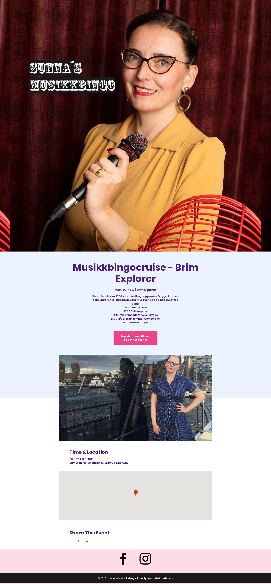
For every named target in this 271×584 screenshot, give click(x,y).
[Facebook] (123, 559)
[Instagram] (145, 559)
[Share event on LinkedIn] (86, 541)
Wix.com (168, 578)
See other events (135, 340)
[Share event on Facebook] (70, 541)
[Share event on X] (78, 541)
